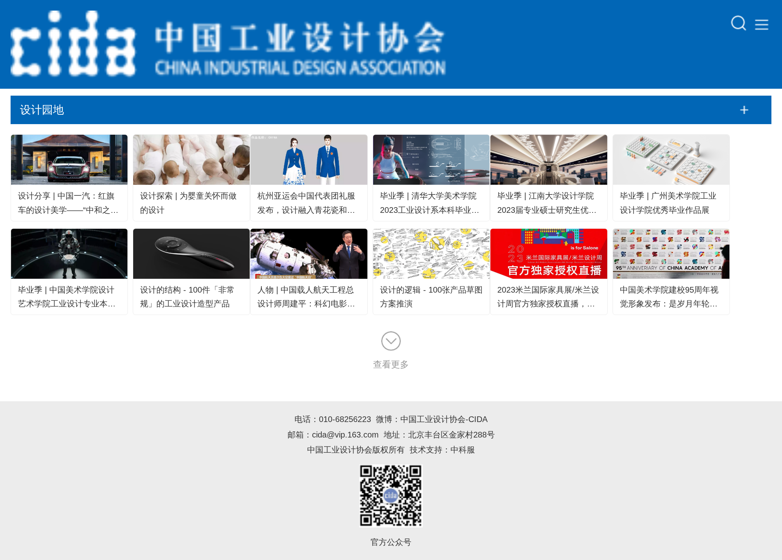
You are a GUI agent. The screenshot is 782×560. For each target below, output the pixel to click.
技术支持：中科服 (442, 449)
